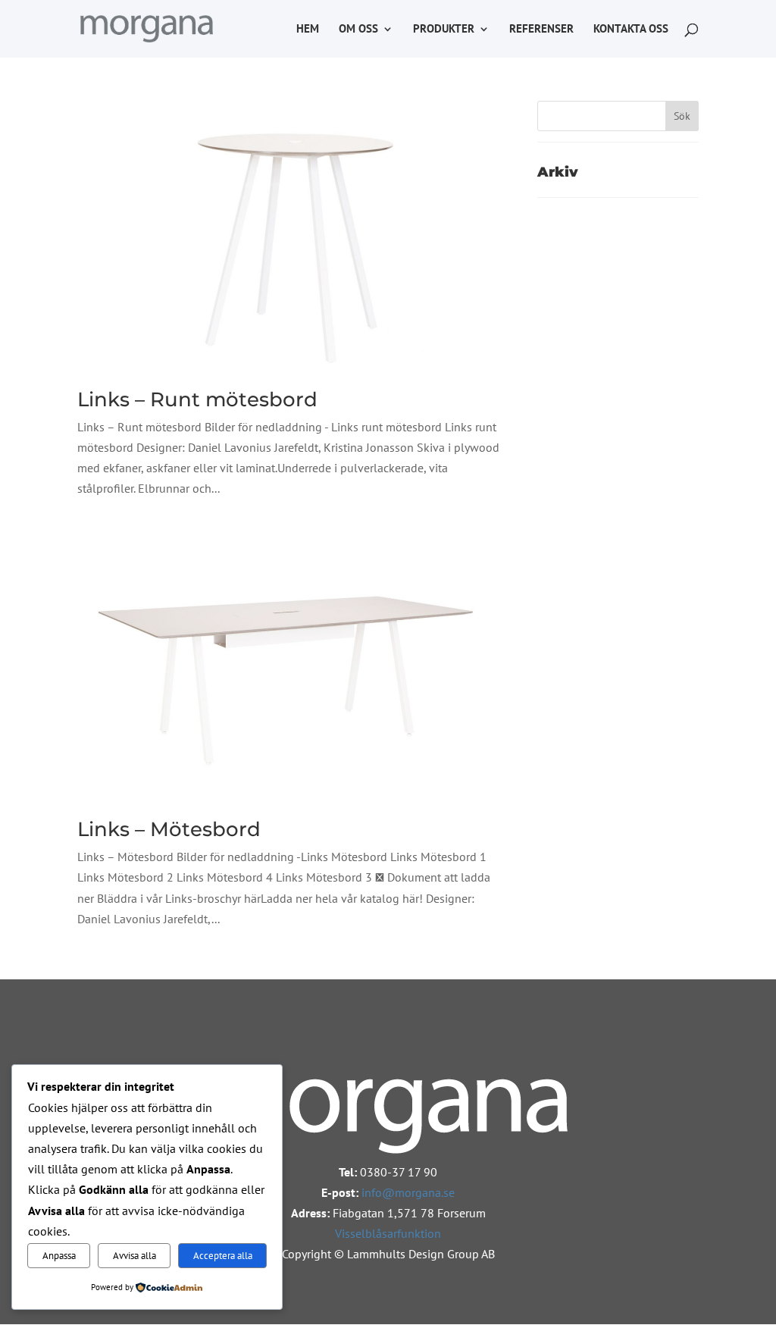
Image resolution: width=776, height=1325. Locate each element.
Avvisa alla (134, 1255)
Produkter (443, 29)
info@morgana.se (408, 1192)
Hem (307, 29)
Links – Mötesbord (169, 829)
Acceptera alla (222, 1255)
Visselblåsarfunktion (388, 1233)
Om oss (358, 29)
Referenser (541, 29)
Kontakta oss (630, 29)
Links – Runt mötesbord (197, 399)
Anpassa (59, 1255)
